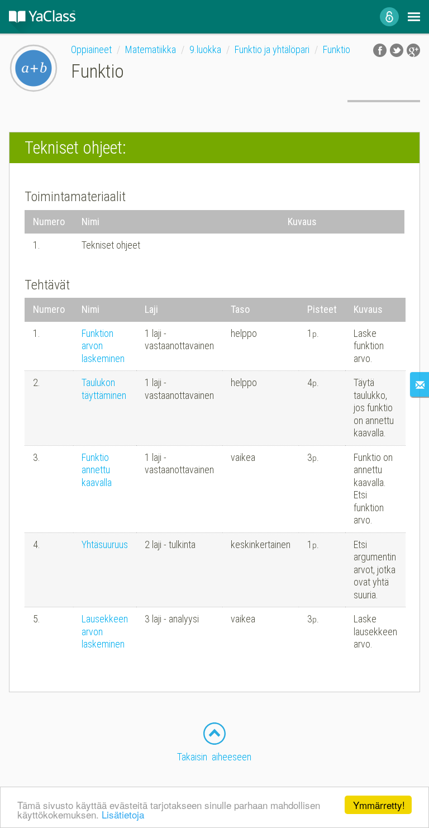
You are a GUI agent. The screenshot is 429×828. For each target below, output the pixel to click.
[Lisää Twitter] (396, 50)
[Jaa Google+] (413, 50)
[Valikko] (414, 17)
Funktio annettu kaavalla (97, 469)
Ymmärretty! (379, 805)
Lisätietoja (123, 814)
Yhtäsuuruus (105, 544)
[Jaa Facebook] (380, 50)
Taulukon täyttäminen (104, 389)
